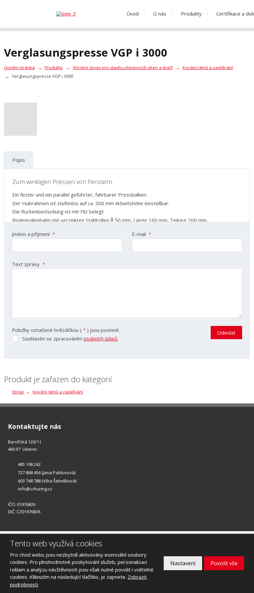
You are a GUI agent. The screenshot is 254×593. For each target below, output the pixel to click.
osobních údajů (100, 338)
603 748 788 (29, 481)
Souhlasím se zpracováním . (70, 338)
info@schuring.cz (35, 489)
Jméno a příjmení (33, 234)
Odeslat (226, 332)
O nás (159, 13)
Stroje (18, 392)
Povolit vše (224, 563)
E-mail (141, 234)
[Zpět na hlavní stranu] (86, 14)
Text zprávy (28, 264)
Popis (18, 160)
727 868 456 (29, 473)
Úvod (132, 13)
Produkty (191, 13)
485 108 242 (29, 464)
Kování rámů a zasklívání (58, 392)
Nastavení (182, 563)
